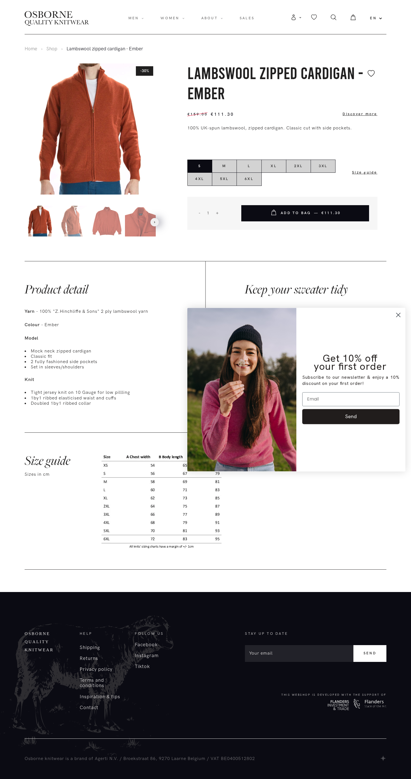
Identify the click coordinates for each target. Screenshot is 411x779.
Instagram (147, 656)
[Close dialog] (398, 315)
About (209, 18)
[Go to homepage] (57, 18)
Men (133, 18)
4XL (199, 179)
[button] (154, 222)
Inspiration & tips (100, 697)
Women (169, 18)
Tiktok (142, 666)
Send (369, 653)
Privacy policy (96, 669)
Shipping (90, 647)
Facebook (146, 645)
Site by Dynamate (383, 758)
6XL (249, 179)
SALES (247, 18)
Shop (51, 49)
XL (274, 166)
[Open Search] (333, 19)
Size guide (364, 172)
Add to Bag (311, 213)
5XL (224, 179)
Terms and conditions (92, 683)
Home (31, 49)
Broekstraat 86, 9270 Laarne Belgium (164, 758)
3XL (323, 166)
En (373, 18)
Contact (89, 708)
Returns (89, 658)
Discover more (359, 114)
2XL (298, 166)
